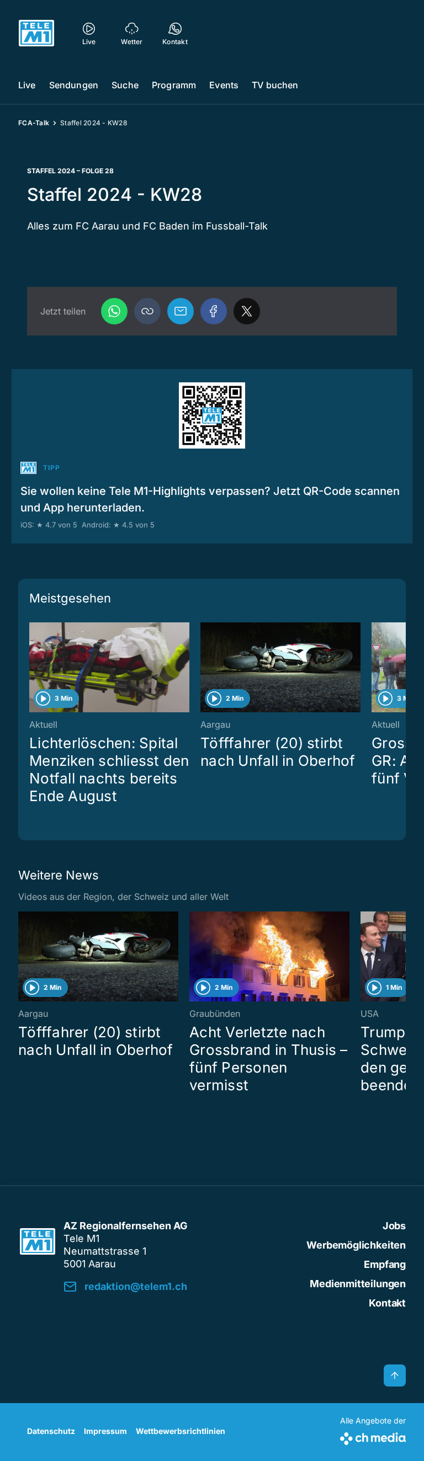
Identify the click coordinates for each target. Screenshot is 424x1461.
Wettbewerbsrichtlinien (180, 1431)
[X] (247, 311)
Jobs (394, 1225)
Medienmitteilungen (358, 1283)
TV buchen (275, 84)
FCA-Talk (33, 123)
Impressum (105, 1431)
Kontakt (387, 1303)
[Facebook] (213, 311)
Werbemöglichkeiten (356, 1245)
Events (224, 84)
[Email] (180, 311)
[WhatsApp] (114, 311)
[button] (147, 311)
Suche (125, 84)
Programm (174, 84)
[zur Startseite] (36, 33)
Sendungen (73, 84)
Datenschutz (51, 1431)
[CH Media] (373, 1436)
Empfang (385, 1264)
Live (27, 84)
